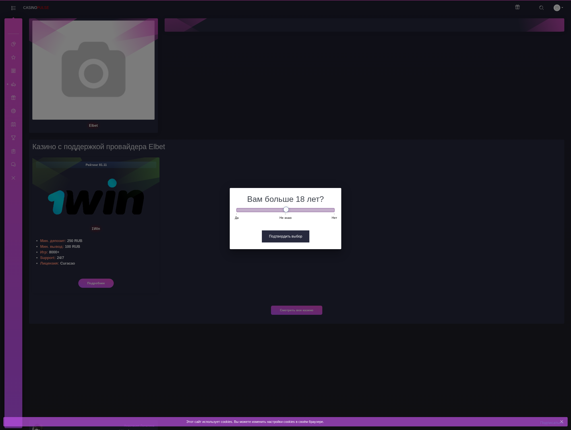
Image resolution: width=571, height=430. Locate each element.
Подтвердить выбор (285, 236)
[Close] (561, 421)
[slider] (286, 209)
